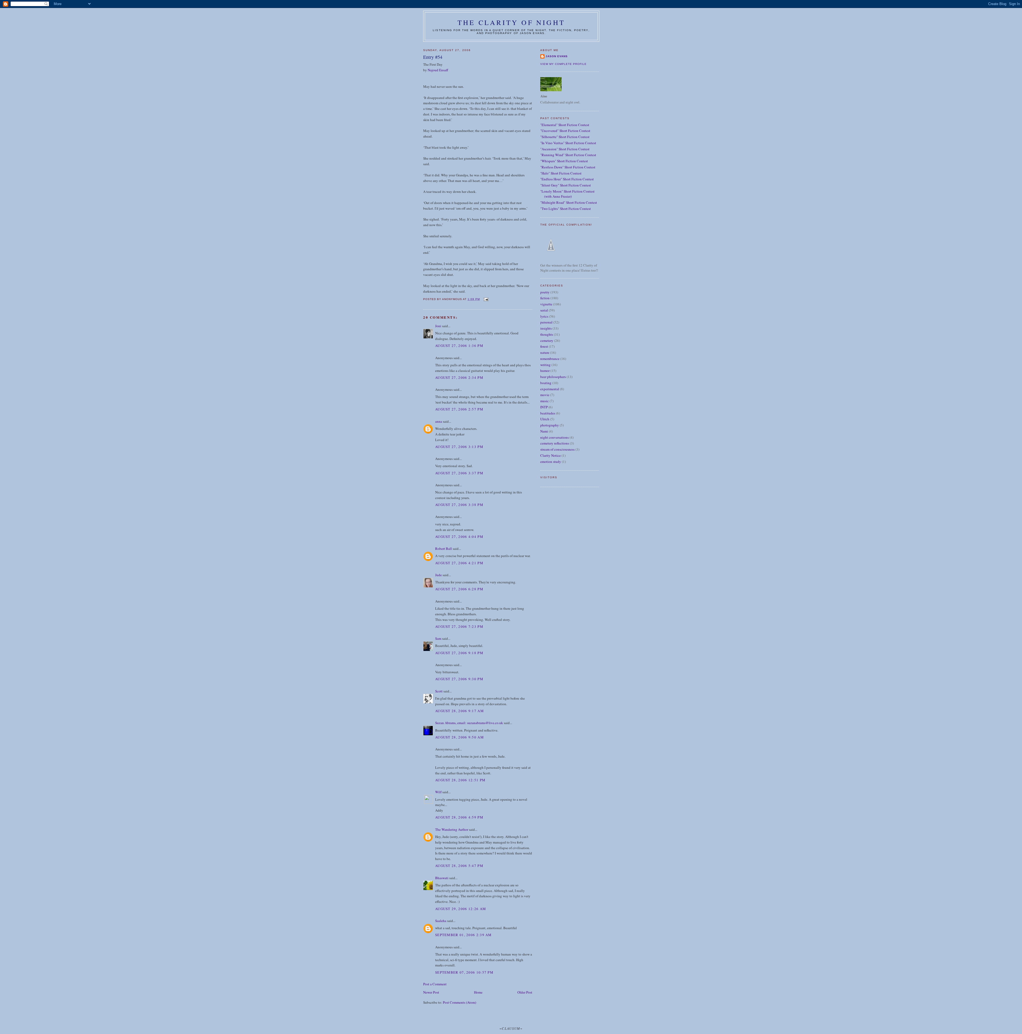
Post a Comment (435, 984)
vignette (546, 304)
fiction (545, 298)
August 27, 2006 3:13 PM (459, 446)
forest (544, 346)
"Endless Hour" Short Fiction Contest (567, 179)
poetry (545, 292)
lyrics (544, 316)
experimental (549, 389)
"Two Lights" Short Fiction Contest (565, 208)
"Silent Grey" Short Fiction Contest (565, 185)
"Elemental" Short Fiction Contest (564, 124)
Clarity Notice (550, 455)
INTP (544, 407)
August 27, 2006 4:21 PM (459, 562)
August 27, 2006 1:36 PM (459, 345)
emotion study (550, 461)
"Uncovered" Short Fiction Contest (565, 130)
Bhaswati (441, 877)
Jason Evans (557, 56)
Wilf (438, 792)
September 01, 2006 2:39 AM (463, 934)
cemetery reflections (554, 443)
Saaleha (440, 920)
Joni (438, 325)
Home (478, 992)
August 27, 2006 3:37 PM (459, 473)
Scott (439, 691)
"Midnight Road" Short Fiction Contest (568, 202)
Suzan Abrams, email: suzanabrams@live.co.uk (469, 722)
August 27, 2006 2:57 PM (459, 409)
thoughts (546, 334)
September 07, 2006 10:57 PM (464, 972)
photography (549, 425)
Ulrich (544, 419)
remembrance (549, 358)
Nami (544, 431)
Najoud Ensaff (438, 70)
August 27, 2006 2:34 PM (459, 377)
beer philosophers (553, 376)
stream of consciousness (557, 449)
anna (438, 421)
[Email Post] (485, 299)
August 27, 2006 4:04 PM (459, 536)
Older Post (524, 992)
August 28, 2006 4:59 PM (459, 817)
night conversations (554, 437)
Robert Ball (443, 548)
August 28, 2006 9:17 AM (459, 710)
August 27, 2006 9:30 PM (459, 678)
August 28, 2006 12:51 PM (460, 780)
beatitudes (547, 413)
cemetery (546, 340)
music (544, 400)
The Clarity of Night (511, 22)
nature (544, 352)
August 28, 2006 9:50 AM (459, 737)
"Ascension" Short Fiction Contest (565, 149)
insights (546, 328)
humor (545, 370)
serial (544, 310)
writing (545, 364)
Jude (438, 574)
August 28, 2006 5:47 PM (459, 865)
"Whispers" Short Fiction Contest (564, 161)
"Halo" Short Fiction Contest (561, 173)
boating (545, 382)
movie (544, 394)
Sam (438, 638)
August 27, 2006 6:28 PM (459, 589)
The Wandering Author (451, 829)
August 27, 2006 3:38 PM (459, 504)
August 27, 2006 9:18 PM (459, 652)
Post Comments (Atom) (459, 1002)
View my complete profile (563, 64)
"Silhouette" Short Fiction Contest (565, 136)
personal (546, 322)
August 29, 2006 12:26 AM (460, 908)
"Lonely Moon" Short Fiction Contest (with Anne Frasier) (567, 194)
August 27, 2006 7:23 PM (459, 626)
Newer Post (431, 992)
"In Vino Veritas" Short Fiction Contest (568, 142)
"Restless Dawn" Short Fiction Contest (567, 167)
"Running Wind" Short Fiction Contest (568, 154)
